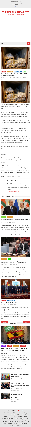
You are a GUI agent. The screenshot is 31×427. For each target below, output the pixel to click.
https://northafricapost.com (13, 191)
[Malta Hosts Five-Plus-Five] (15, 289)
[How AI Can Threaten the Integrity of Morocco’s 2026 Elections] (5, 396)
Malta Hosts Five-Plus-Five (9, 303)
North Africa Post (18, 77)
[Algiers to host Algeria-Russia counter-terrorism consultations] (15, 207)
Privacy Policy (17, 3)
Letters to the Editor (23, 423)
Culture (15, 420)
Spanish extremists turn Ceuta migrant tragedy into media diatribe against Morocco (14, 350)
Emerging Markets (18, 413)
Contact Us (15, 4)
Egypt (10, 416)
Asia (27, 418)
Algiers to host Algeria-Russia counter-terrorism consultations (15, 220)
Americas (22, 418)
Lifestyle (10, 420)
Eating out (25, 420)
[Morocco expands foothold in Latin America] (5, 376)
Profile (4, 423)
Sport (20, 420)
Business (10, 413)
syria (18, 176)
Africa (17, 418)
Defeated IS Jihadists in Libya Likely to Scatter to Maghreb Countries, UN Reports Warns (15, 262)
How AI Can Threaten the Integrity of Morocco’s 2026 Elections (19, 395)
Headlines (9, 71)
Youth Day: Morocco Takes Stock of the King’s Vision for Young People (20, 385)
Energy (25, 413)
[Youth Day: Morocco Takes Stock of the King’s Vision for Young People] (5, 385)
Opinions (11, 421)
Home (5, 413)
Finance (3, 414)
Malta (16, 176)
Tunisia (4, 418)
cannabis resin (8, 176)
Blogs (15, 414)
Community (9, 414)
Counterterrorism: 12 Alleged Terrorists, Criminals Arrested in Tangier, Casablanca (5, 322)
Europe (3, 71)
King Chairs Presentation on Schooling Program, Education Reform (27, 322)
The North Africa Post (9, 3)
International (17, 71)
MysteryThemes (21, 411)
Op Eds (27, 421)
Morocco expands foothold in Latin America (20, 375)
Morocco (23, 345)
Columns (13, 323)
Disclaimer (24, 3)
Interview (10, 423)
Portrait (15, 423)
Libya (24, 71)
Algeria (3, 217)
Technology (4, 421)
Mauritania (19, 416)
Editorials (22, 421)
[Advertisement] (15, 29)
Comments (20, 414)
